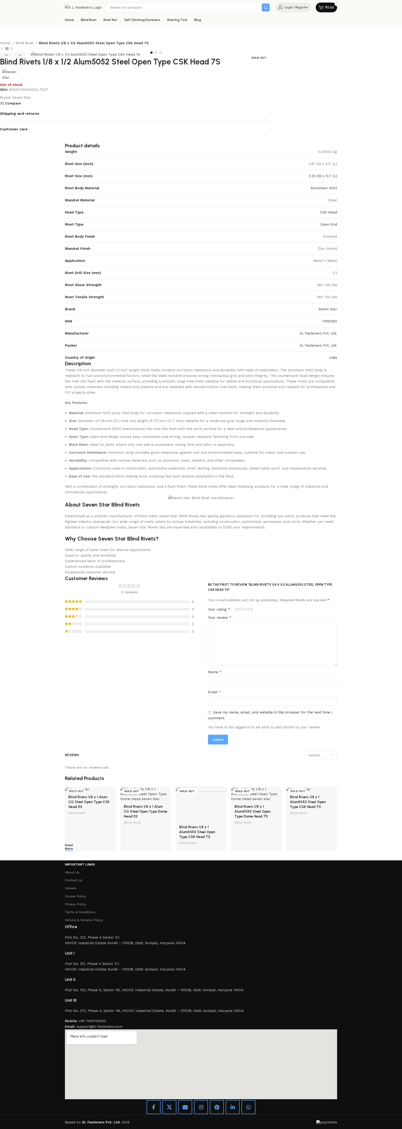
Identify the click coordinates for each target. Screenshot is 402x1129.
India (333, 357)
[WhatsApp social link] (248, 1107)
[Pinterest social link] (217, 1107)
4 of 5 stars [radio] (248, 609)
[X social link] (169, 1107)
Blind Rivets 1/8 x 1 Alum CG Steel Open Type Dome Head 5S (145, 811)
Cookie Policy (75, 896)
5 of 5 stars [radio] (251, 609)
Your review (219, 617)
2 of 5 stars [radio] (240, 609)
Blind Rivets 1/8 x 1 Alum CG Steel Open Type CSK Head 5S (89, 802)
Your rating (219, 609)
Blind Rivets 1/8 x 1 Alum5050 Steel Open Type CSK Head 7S (197, 832)
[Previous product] (2, 49)
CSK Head (328, 212)
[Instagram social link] (201, 1107)
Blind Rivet (25, 43)
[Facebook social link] (154, 1107)
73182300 (329, 321)
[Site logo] (83, 7)
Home (5, 43)
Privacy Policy (75, 904)
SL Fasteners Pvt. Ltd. (318, 333)
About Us (72, 872)
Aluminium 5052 (324, 188)
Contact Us (73, 880)
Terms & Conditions (80, 912)
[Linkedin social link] (233, 1107)
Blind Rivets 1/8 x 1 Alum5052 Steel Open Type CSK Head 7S (308, 802)
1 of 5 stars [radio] (236, 609)
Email (214, 692)
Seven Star (21, 97)
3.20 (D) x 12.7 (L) (323, 176)
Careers (71, 888)
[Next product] (11, 49)
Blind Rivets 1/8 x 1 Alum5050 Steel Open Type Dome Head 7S (252, 811)
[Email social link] (185, 1107)
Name (214, 672)
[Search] (266, 7)
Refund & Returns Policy (84, 920)
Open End (328, 224)
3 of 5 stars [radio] (244, 609)
